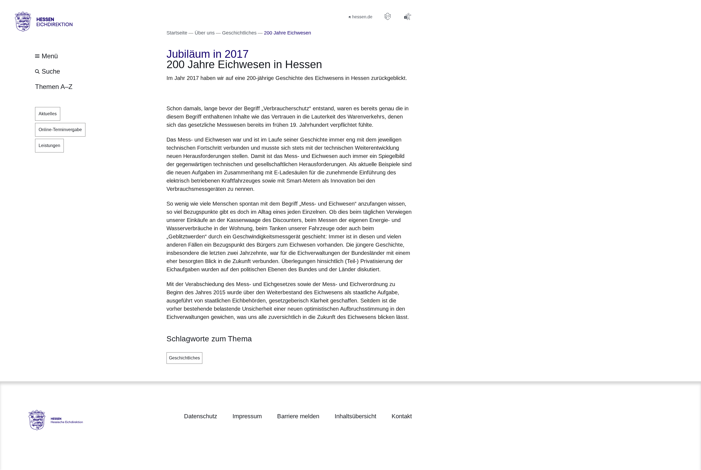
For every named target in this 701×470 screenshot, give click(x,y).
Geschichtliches (184, 358)
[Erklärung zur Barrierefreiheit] (407, 16)
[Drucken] (213, 92)
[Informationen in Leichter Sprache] (387, 16)
